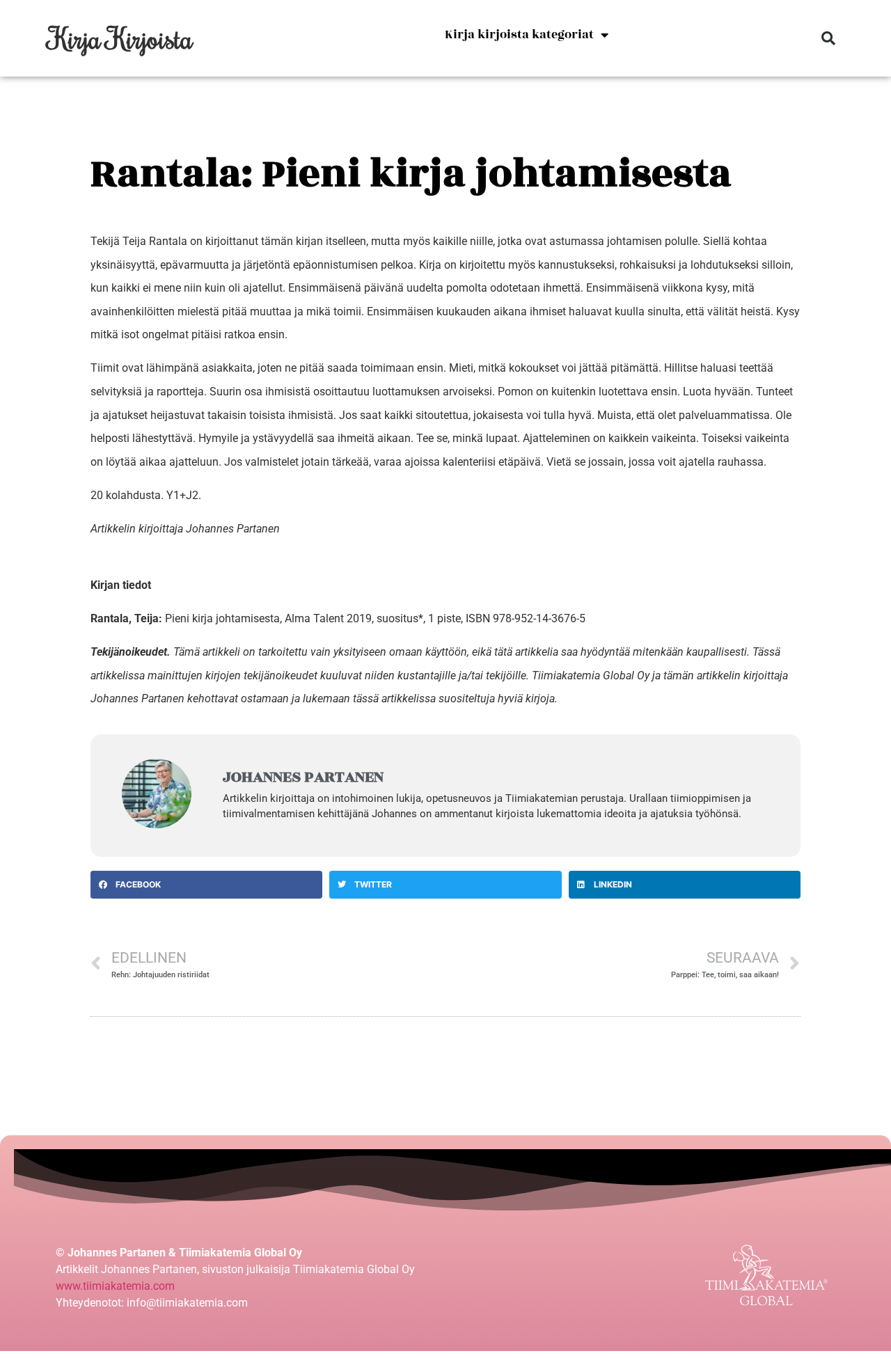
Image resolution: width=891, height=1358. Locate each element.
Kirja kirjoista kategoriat (519, 35)
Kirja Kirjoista (121, 38)
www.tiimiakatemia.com (115, 1286)
